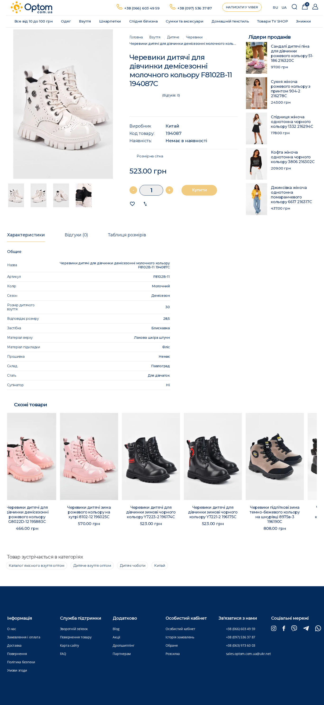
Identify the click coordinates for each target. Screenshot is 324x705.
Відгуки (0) (76, 235)
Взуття (85, 21)
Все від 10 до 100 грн (34, 21)
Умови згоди (17, 670)
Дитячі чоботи (132, 565)
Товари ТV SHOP (273, 21)
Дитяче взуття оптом (92, 565)
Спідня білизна (144, 21)
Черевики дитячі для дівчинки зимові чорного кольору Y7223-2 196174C (100, 512)
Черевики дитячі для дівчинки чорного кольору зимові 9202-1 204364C (285, 514)
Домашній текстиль (231, 21)
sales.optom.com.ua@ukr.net (248, 653)
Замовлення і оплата (23, 637)
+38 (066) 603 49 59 (142, 8)
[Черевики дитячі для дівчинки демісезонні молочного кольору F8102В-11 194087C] (63, 104)
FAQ (63, 653)
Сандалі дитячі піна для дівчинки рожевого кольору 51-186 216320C (292, 53)
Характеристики (26, 235)
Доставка (14, 645)
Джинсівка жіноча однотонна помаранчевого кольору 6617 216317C (291, 194)
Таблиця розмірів (127, 235)
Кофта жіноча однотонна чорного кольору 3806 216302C (293, 157)
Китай (172, 126)
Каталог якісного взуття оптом (36, 565)
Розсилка (173, 653)
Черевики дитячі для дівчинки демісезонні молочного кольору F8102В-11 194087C (184, 44)
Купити (199, 190)
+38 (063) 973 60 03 (240, 645)
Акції (116, 637)
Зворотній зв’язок (74, 629)
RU (275, 7)
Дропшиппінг (123, 645)
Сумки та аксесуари (185, 21)
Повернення (17, 653)
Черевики (194, 37)
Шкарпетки (110, 21)
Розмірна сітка (150, 156)
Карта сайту (69, 645)
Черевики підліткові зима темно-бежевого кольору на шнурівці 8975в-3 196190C (224, 514)
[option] (63, 104)
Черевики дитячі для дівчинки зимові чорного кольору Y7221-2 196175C (162, 512)
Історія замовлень (180, 637)
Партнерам (122, 653)
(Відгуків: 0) (171, 95)
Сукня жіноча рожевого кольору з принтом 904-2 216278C (290, 88)
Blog (116, 629)
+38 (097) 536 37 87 (194, 8)
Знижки (304, 21)
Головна (136, 37)
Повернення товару (76, 637)
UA (284, 7)
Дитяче (173, 37)
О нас (11, 629)
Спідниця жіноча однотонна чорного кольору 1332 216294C (292, 122)
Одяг (66, 21)
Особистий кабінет (180, 629)
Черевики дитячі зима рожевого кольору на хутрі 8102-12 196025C (38, 512)
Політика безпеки (21, 662)
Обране (172, 645)
